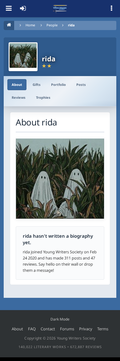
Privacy (85, 329)
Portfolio (58, 84)
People (52, 25)
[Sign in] (23, 8)
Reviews (19, 97)
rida (71, 25)
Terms (102, 329)
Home (30, 25)
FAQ (32, 329)
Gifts (37, 84)
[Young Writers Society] (60, 8)
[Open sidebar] (111, 8)
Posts (81, 84)
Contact (48, 329)
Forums (67, 329)
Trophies (43, 97)
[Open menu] (8, 8)
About (17, 84)
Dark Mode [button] (60, 319)
